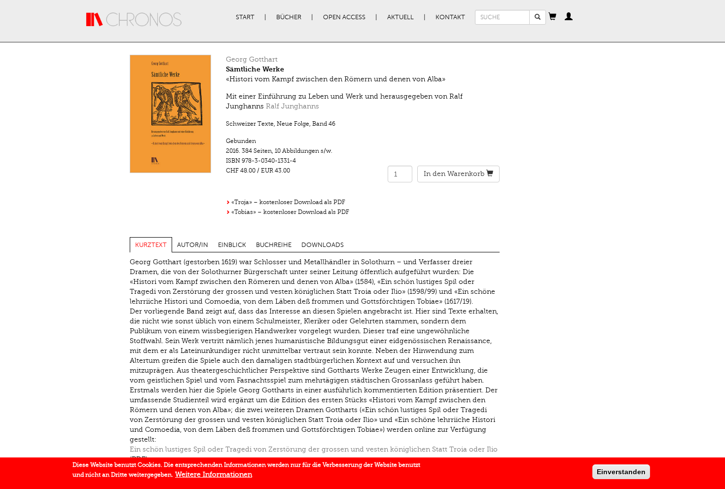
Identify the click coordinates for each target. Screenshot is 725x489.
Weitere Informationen (213, 474)
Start (245, 17)
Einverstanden (621, 472)
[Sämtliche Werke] (170, 114)
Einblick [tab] (232, 245)
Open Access (344, 17)
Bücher (288, 17)
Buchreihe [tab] (273, 245)
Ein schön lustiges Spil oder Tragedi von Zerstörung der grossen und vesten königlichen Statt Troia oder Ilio (314, 449)
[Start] (134, 19)
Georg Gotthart (252, 59)
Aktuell (400, 17)
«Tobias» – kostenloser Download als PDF (290, 212)
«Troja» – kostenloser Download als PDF (288, 202)
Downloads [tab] (322, 245)
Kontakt (450, 17)
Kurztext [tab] (151, 245)
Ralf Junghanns (292, 106)
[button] (552, 17)
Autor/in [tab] (192, 245)
